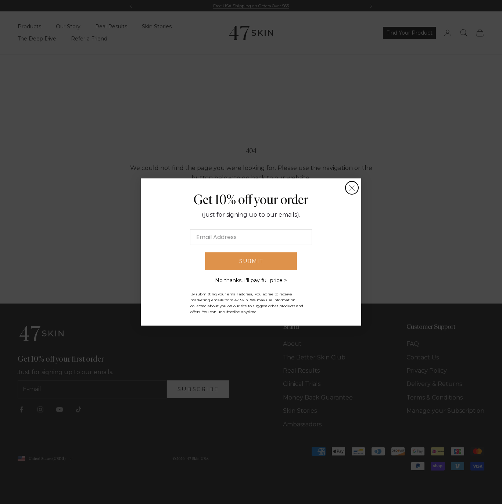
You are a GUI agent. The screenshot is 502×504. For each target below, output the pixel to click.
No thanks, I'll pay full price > (251, 280)
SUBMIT (251, 261)
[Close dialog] (351, 187)
